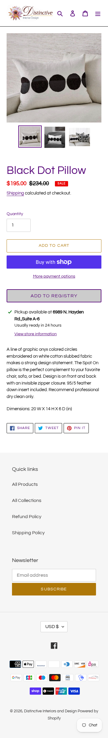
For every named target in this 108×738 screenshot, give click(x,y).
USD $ (52, 626)
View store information (35, 334)
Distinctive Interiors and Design (50, 711)
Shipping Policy (28, 532)
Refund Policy (26, 516)
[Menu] (98, 13)
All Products (25, 484)
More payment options (54, 276)
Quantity (15, 214)
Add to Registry (54, 295)
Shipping (15, 193)
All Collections (26, 500)
